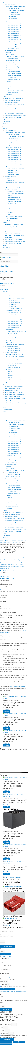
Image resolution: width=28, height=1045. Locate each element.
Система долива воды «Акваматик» (15, 67)
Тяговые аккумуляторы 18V (14, 27)
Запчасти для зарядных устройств (15, 56)
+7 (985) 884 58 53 (7, 578)
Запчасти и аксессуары (11, 64)
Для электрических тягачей (16, 20)
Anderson (10, 83)
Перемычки (9, 69)
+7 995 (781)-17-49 (7, 283)
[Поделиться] (16, 1042)
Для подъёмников (13, 12)
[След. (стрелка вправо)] (9, 1044)
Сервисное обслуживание (11, 102)
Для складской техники (13, 8)
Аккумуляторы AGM (12, 46)
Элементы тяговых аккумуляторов (14, 66)
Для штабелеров (13, 18)
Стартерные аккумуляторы (11, 58)
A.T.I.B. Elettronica (10, 54)
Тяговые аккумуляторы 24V (15, 29)
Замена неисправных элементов (13, 117)
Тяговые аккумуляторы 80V (15, 39)
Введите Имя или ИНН (5, 1024)
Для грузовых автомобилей (13, 62)
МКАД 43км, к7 (5, 266)
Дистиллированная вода (12, 92)
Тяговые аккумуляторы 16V (14, 25)
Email (1, 1027)
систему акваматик (5, 632)
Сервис (5, 96)
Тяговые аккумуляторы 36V (15, 33)
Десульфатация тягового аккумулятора (14, 104)
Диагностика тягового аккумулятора (14, 98)
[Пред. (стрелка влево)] (3, 1044)
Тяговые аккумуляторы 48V (15, 37)
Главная (2, 540)
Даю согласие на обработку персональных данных (14, 986)
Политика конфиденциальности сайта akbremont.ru (13, 991)
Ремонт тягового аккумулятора (12, 100)
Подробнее (6, 711)
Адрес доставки (4, 1033)
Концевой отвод (12, 77)
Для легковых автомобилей (13, 60)
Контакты (5, 123)
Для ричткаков (13, 16)
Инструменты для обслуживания (14, 90)
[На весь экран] (9, 1042)
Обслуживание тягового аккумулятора (14, 106)
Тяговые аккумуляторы (10, 4)
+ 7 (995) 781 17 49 (7, 570)
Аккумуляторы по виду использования (16, 6)
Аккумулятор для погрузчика (16, 10)
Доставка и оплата (7, 121)
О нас (4, 119)
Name (1, 981)
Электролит (9, 94)
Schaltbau (10, 86)
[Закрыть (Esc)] (22, 1042)
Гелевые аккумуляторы (13, 48)
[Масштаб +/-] (3, 1042)
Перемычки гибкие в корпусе (15, 75)
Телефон (2, 984)
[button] (14, 127)
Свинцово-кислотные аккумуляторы (17, 43)
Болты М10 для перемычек (14, 73)
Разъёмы (8, 81)
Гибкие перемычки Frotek (14, 71)
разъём (24, 630)
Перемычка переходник (14, 79)
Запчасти (5, 2)
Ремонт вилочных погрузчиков (12, 108)
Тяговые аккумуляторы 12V (14, 23)
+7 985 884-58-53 (6, 272)
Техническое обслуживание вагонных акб (15, 115)
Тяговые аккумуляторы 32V (15, 31)
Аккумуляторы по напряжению (14, 21)
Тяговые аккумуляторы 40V (15, 35)
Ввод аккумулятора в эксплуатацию (14, 113)
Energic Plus (9, 52)
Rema (9, 85)
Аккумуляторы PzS (12, 44)
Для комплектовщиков (15, 14)
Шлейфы (10, 88)
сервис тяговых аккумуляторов (18, 686)
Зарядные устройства (10, 50)
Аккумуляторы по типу (11, 41)
